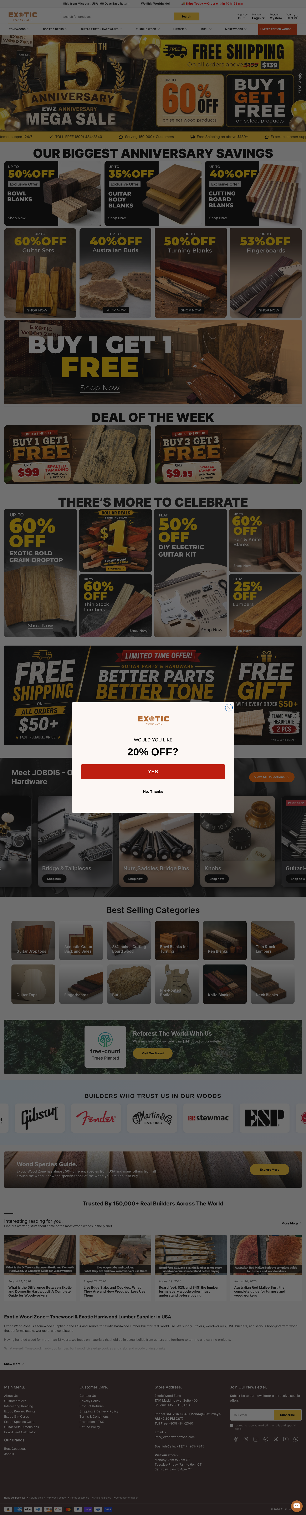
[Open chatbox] (297, 1506)
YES (153, 771)
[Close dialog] (229, 707)
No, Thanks (153, 791)
